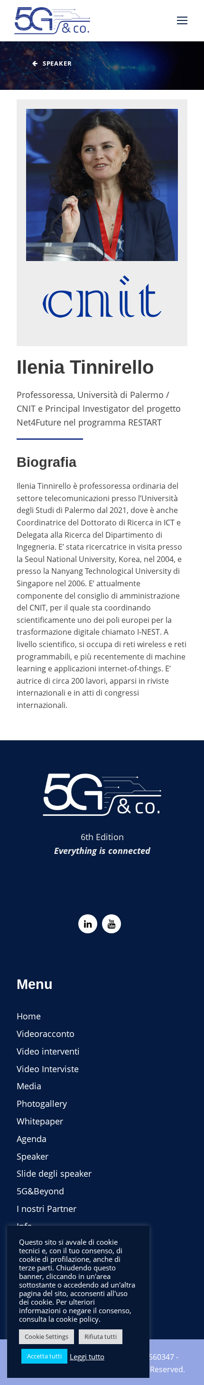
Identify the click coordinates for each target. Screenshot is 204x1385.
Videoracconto (45, 1033)
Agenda (31, 1138)
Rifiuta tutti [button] (100, 1336)
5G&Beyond (40, 1191)
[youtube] (111, 923)
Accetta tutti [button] (44, 1356)
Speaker (32, 1156)
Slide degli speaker (54, 1173)
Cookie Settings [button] (46, 1336)
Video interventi (48, 1051)
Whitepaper (40, 1121)
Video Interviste (48, 1069)
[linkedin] (87, 923)
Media (29, 1086)
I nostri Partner (46, 1208)
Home (29, 1016)
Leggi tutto (87, 1356)
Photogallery (42, 1103)
